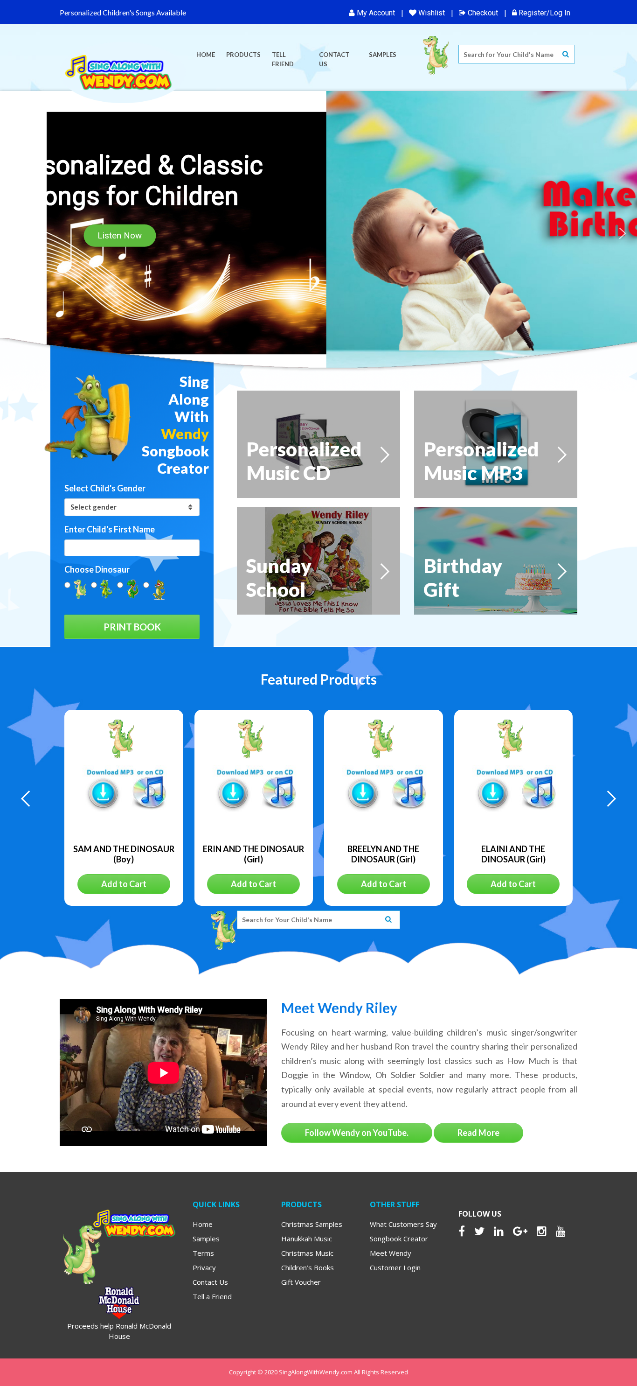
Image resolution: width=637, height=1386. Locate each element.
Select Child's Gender (104, 488)
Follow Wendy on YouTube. (357, 1132)
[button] (14, 233)
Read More (478, 1132)
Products (243, 54)
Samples (382, 54)
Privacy (204, 1267)
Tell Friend (283, 59)
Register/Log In (543, 12)
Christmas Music (307, 1253)
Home (205, 54)
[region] (318, 233)
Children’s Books (307, 1267)
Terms (203, 1253)
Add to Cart (123, 884)
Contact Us (334, 59)
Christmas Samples (311, 1224)
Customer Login (395, 1267)
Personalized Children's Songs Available (123, 12)
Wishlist (430, 12)
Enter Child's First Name (109, 529)
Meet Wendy (390, 1253)
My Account (375, 12)
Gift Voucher (301, 1282)
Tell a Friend (212, 1296)
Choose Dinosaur (97, 569)
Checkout (482, 12)
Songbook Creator (399, 1238)
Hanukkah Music (306, 1238)
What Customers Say (403, 1224)
